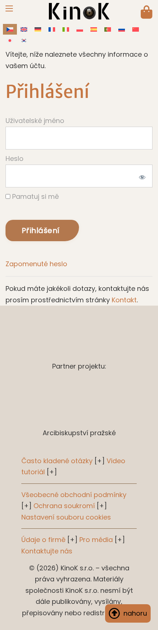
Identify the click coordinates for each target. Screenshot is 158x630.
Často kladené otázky (57, 460)
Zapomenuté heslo (36, 263)
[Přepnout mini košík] (146, 12)
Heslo (15, 158)
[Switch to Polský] (80, 29)
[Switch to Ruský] (122, 29)
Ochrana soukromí (64, 505)
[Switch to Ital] (66, 29)
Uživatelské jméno (35, 120)
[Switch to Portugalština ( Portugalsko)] (108, 29)
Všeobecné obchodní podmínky (73, 494)
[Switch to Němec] (38, 29)
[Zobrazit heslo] (140, 176)
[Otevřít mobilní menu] (9, 8)
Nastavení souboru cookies (66, 517)
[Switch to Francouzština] (52, 29)
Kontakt (124, 300)
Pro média (96, 539)
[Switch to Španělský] (94, 29)
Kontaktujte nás (46, 551)
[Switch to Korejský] (24, 40)
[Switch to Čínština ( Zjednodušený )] (136, 29)
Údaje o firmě (43, 539)
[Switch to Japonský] (10, 40)
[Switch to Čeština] (10, 29)
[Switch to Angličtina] (24, 29)
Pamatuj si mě (34, 196)
